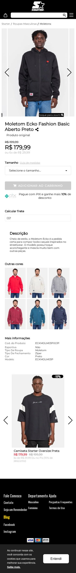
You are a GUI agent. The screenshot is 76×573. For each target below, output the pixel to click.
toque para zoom (50, 115)
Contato (8, 502)
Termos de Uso (57, 508)
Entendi (56, 558)
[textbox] (35, 15)
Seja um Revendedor (15, 509)
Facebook (9, 524)
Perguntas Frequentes (60, 502)
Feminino (32, 508)
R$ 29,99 (24, 152)
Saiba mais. (13, 567)
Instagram (10, 531)
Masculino (33, 502)
